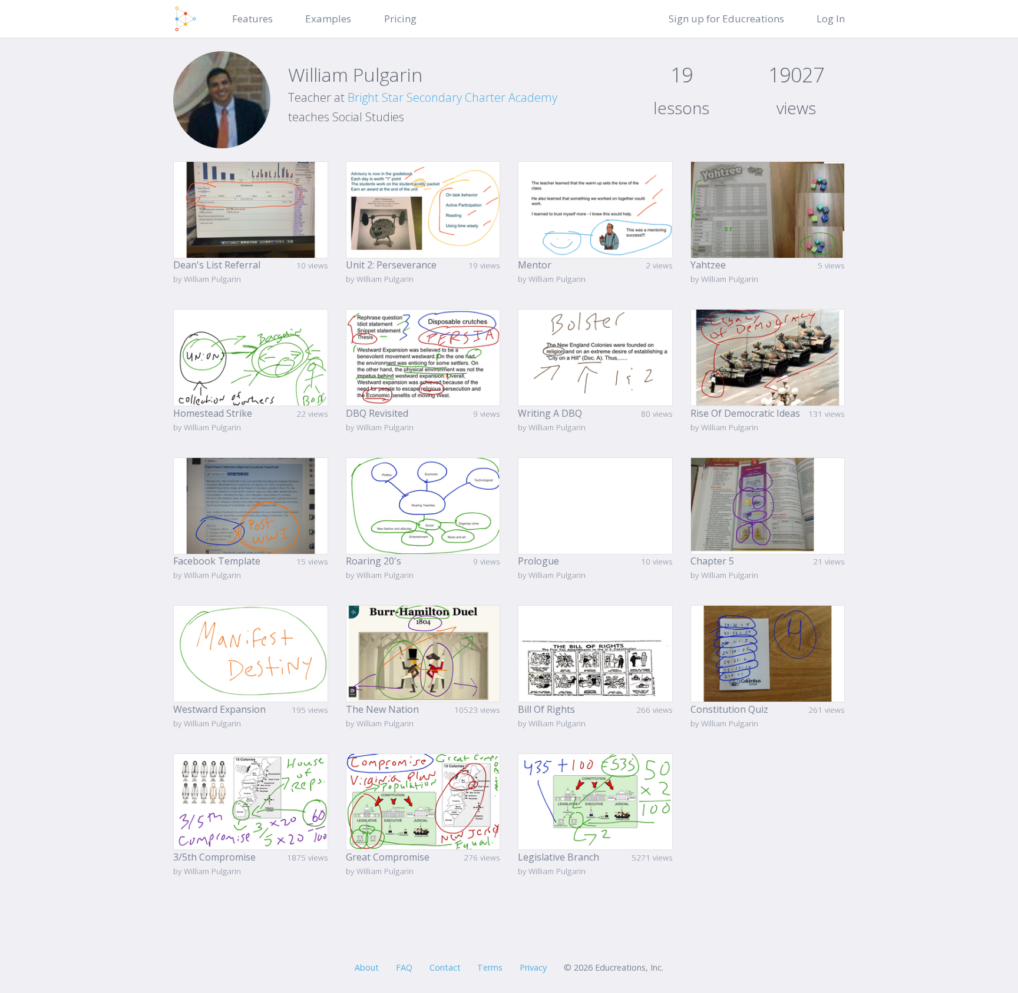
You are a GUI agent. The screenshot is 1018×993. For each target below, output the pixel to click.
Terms (490, 967)
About (367, 967)
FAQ (404, 967)
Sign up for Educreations (726, 18)
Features (252, 18)
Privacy (533, 967)
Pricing (400, 18)
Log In (831, 18)
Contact (445, 967)
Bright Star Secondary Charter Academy (452, 97)
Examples (328, 18)
